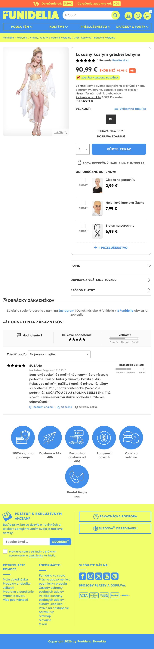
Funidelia (8, 37)
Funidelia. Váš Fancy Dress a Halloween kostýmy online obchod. (31, 15)
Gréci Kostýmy (82, 37)
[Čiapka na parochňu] (97, 185)
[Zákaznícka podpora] (138, 16)
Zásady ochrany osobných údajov (51, 590)
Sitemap (45, 616)
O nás (43, 624)
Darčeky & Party (130, 26)
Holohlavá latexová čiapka (125, 202)
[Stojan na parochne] (97, 231)
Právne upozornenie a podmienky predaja (54, 581)
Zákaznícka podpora (118, 516)
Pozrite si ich (120, 60)
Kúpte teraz (119, 149)
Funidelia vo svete (52, 575)
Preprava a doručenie (18, 591)
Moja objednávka (15, 579)
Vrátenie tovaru (14, 596)
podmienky (36, 555)
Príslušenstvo (94, 26)
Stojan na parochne (120, 225)
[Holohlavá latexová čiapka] (97, 208)
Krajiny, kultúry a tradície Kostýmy (50, 37)
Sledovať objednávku (117, 528)
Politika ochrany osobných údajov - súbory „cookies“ (52, 600)
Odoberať (60, 541)
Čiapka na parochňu (120, 180)
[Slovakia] (82, 576)
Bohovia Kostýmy (104, 37)
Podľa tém (20, 26)
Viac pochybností (15, 600)
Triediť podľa (17, 354)
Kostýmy (56, 26)
